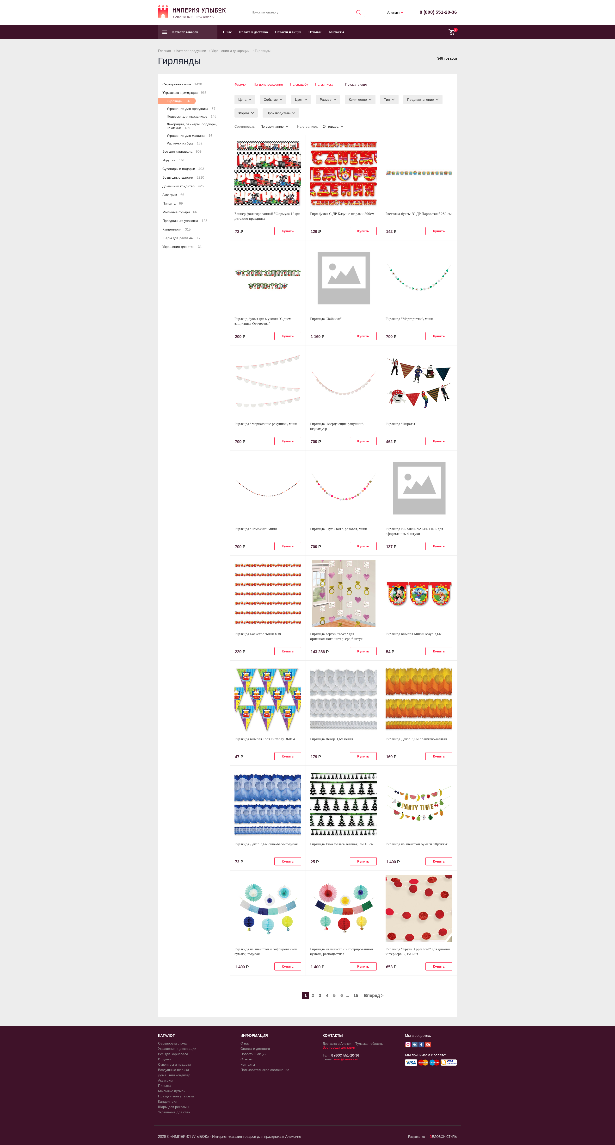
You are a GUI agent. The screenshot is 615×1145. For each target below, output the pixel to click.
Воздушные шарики (183, 177)
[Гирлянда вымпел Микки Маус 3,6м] (419, 593)
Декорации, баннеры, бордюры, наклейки (192, 126)
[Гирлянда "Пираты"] (419, 383)
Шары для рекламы (181, 238)
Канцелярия (176, 229)
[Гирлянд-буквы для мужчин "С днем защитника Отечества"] (267, 278)
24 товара (330, 126)
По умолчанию (272, 126)
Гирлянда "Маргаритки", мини (409, 319)
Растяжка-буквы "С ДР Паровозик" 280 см (419, 214)
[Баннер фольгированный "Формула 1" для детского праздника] (267, 173)
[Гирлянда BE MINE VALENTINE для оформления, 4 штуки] (419, 488)
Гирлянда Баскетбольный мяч (257, 634)
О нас (227, 32)
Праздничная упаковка (184, 221)
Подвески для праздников (191, 116)
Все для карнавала (182, 151)
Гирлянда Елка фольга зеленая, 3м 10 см (342, 844)
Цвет (298, 99)
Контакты (336, 32)
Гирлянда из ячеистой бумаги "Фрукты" (417, 844)
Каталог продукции (191, 51)
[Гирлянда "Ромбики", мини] (267, 488)
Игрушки (173, 160)
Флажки (240, 84)
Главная (164, 51)
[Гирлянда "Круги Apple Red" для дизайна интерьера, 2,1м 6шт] (419, 908)
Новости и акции (288, 32)
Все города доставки (339, 1047)
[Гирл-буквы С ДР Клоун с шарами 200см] (343, 173)
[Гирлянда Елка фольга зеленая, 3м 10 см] (343, 803)
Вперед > (374, 995)
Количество (358, 99)
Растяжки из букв (185, 143)
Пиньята (172, 203)
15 (355, 995)
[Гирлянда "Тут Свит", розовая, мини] (343, 488)
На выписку (324, 84)
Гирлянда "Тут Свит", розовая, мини (338, 529)
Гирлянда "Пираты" (401, 424)
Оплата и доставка (253, 32)
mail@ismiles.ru (346, 1059)
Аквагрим (173, 195)
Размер (326, 99)
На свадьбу (299, 84)
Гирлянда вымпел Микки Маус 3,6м (414, 634)
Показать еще (356, 84)
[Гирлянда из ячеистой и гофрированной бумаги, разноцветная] (343, 908)
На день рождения (268, 84)
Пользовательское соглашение (264, 1070)
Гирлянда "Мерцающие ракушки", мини (265, 424)
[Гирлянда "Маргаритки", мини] (419, 278)
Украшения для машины (189, 136)
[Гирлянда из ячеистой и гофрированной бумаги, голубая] (267, 908)
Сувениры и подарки (183, 169)
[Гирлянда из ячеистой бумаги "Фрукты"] (419, 803)
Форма (243, 113)
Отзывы (314, 32)
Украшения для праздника (191, 109)
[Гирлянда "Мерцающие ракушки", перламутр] (343, 383)
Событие (271, 99)
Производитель (278, 113)
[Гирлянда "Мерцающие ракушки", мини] (267, 383)
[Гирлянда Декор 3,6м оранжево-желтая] (419, 698)
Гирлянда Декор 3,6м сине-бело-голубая (266, 844)
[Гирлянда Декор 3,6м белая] (343, 698)
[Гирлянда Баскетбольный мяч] (267, 593)
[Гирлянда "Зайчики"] (343, 278)
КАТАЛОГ (166, 1035)
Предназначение (420, 99)
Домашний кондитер (183, 186)
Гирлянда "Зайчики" (326, 319)
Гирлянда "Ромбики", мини (255, 529)
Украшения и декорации (230, 51)
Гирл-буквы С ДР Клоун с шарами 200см (342, 214)
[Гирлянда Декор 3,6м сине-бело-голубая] (267, 803)
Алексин (393, 12)
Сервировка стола (182, 84)
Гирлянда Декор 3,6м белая (331, 739)
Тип (387, 99)
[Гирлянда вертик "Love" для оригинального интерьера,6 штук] (343, 593)
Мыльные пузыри (179, 212)
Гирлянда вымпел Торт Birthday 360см (264, 739)
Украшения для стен (182, 247)
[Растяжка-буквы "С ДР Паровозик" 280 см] (419, 173)
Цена (242, 99)
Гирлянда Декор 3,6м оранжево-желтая (416, 739)
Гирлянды (179, 101)
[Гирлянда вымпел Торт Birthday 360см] (267, 698)
